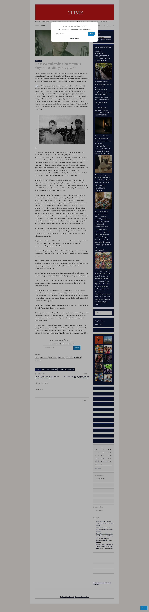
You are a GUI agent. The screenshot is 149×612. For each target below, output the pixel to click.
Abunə (91, 33)
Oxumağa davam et (74, 38)
